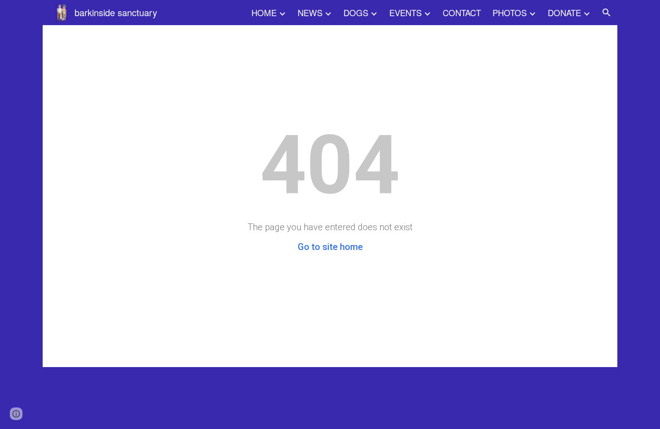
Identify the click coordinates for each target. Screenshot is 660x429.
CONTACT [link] (462, 12)
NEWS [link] (310, 12)
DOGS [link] (355, 12)
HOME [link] (264, 12)
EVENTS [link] (405, 12)
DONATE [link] (564, 12)
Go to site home (330, 246)
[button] (606, 12)
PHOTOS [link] (510, 12)
